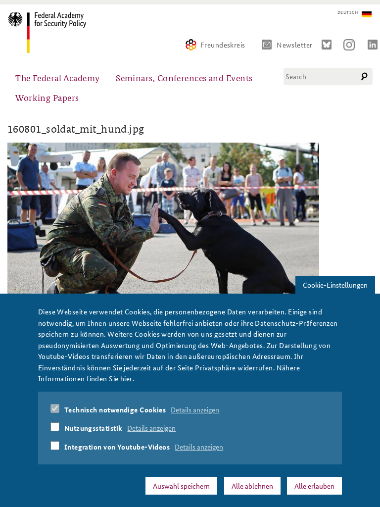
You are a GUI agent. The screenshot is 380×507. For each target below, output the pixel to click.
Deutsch (347, 12)
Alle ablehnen (252, 486)
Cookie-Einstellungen (335, 285)
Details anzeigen (195, 409)
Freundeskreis (222, 45)
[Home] (50, 32)
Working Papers (47, 97)
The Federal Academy (57, 77)
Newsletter (295, 45)
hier (126, 378)
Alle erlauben (314, 486)
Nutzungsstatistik (93, 428)
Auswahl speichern (181, 486)
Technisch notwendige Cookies (115, 409)
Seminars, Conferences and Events (184, 77)
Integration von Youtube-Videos (117, 447)
